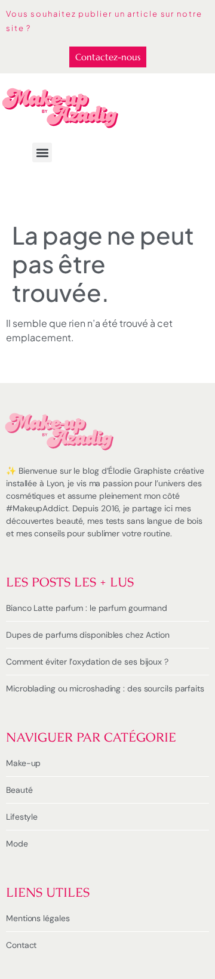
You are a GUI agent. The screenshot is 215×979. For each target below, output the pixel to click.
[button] (42, 152)
